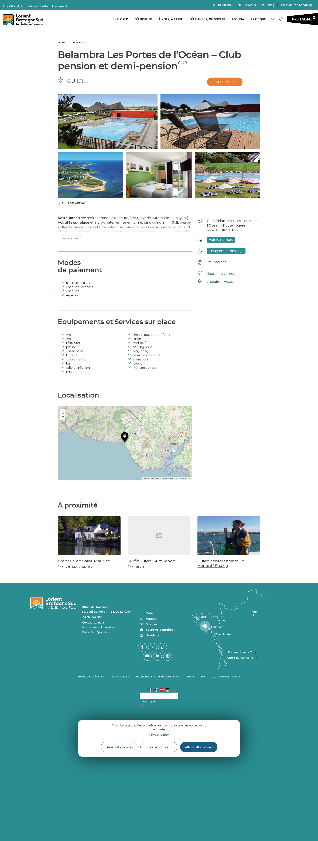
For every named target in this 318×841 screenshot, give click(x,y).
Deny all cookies (119, 747)
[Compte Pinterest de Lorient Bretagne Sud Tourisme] (167, 656)
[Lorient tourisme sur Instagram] (152, 647)
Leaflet (145, 478)
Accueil (63, 42)
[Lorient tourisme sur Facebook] (142, 647)
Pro (203, 676)
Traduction (154, 705)
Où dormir (78, 42)
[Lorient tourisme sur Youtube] (147, 656)
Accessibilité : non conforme (157, 676)
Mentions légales (91, 676)
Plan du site (120, 676)
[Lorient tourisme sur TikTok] (162, 647)
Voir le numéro (221, 240)
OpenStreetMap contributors (176, 478)
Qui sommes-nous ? (226, 676)
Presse (190, 676)
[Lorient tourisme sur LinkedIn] (157, 656)
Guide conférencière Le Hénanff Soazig (220, 563)
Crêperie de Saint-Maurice (84, 561)
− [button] (63, 416)
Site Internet (216, 262)
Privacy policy (159, 734)
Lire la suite (69, 239)
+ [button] (63, 411)
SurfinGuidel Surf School (152, 561)
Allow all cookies (199, 747)
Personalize (159, 747)
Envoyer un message (226, 251)
